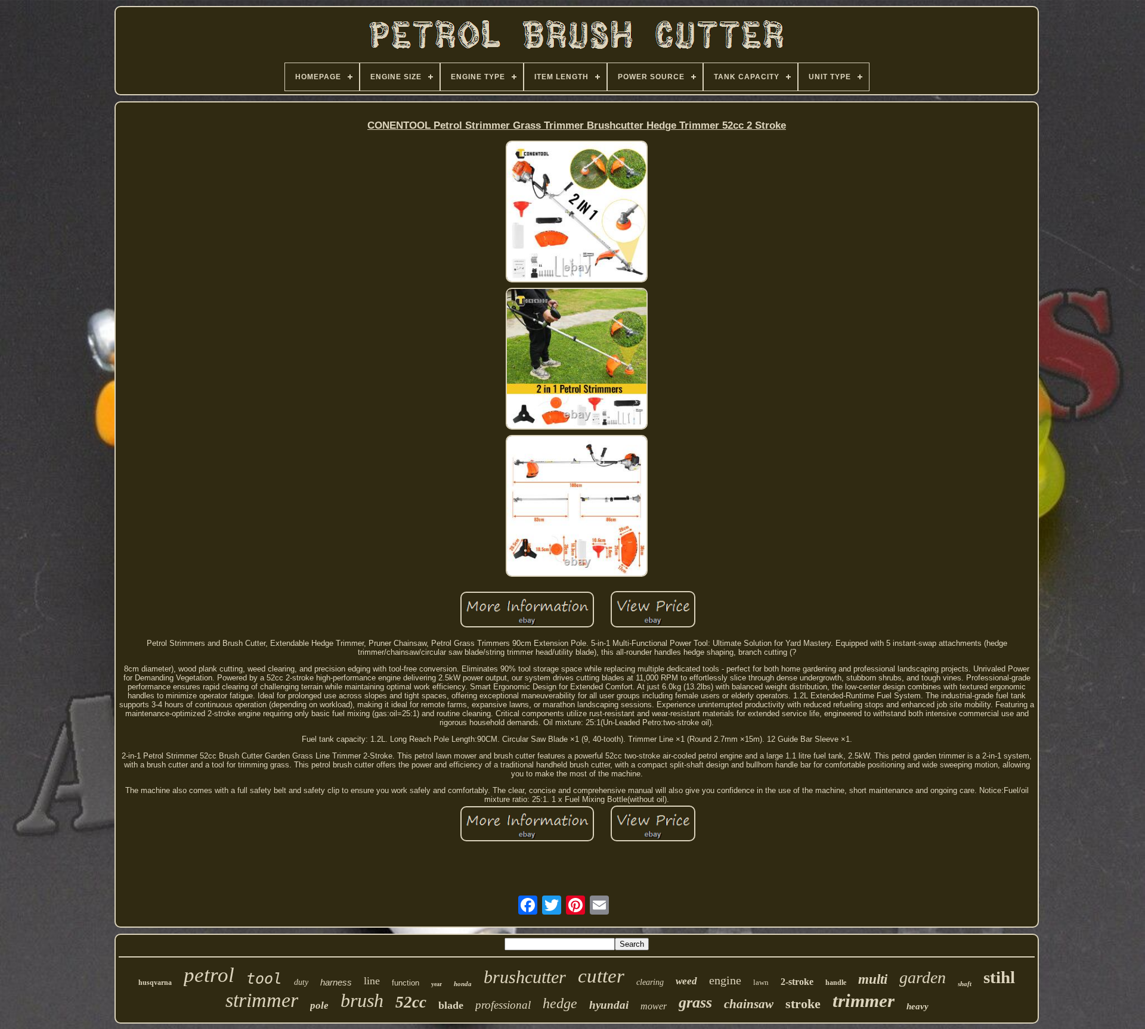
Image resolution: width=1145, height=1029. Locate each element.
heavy (917, 1006)
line (372, 981)
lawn (761, 982)
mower (653, 1006)
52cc (410, 1002)
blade (450, 1005)
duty (301, 982)
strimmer (261, 1000)
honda (463, 983)
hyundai (609, 1005)
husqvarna (155, 982)
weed (686, 981)
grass (695, 1002)
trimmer (864, 1000)
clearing (650, 982)
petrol (209, 975)
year (436, 984)
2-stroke (797, 982)
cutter (601, 976)
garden (922, 977)
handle (835, 982)
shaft (964, 983)
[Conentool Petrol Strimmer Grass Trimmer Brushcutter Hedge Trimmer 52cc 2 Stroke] (576, 212)
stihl (999, 977)
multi (872, 979)
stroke (803, 1003)
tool (264, 978)
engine (725, 980)
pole (319, 1005)
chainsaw (748, 1004)
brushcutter (525, 977)
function (405, 982)
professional (503, 1005)
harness (336, 982)
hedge (560, 1003)
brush (362, 1000)
